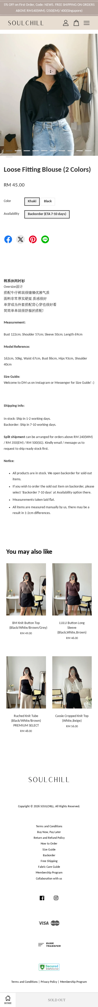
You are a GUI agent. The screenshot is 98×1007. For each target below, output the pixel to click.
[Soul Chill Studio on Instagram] (56, 900)
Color (7, 201)
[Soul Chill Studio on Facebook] (41, 900)
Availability (11, 214)
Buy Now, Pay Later (49, 832)
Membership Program (49, 872)
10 (88, 150)
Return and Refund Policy (49, 838)
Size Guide (49, 849)
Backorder (49, 855)
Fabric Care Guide (49, 867)
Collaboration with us (49, 878)
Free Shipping (49, 861)
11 (9, 156)
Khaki (32, 201)
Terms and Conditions (49, 826)
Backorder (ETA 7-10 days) (47, 214)
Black (48, 201)
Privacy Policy (49, 982)
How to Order (49, 843)
